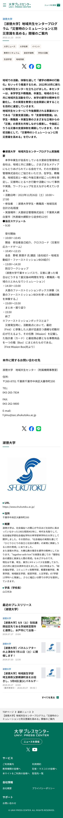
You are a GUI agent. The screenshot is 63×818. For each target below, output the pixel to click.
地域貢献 (20, 59)
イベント (36, 46)
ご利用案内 (8, 764)
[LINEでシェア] (38, 66)
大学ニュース (9, 46)
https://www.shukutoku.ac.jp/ (19, 506)
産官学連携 (29, 52)
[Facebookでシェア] (31, 66)
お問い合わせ (9, 803)
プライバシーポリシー (43, 788)
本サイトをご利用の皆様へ (16, 773)
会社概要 (7, 788)
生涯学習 (8, 59)
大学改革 (24, 46)
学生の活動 (43, 52)
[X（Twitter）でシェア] (24, 66)
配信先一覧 (37, 773)
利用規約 (36, 764)
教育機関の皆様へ (12, 768)
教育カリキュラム (11, 52)
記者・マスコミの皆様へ (44, 768)
